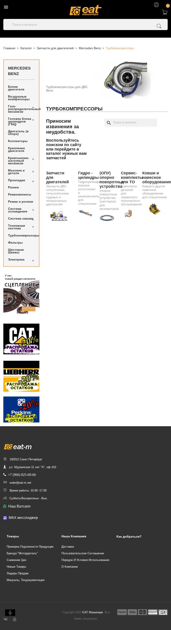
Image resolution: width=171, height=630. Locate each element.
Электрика (16, 259)
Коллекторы (18, 141)
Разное (13, 187)
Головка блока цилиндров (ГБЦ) (19, 121)
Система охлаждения (17, 210)
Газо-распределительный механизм (21, 108)
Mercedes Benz (19, 71)
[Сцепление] (21, 293)
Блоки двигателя (16, 88)
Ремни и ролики (20, 201)
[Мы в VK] (5, 618)
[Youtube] (14, 618)
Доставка (67, 546)
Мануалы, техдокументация (26, 580)
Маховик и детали (16, 172)
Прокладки (16, 180)
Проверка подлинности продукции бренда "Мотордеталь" (30, 550)
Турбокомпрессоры (21, 235)
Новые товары (16, 566)
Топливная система (16, 227)
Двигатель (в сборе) (18, 132)
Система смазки (20, 218)
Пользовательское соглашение (82, 553)
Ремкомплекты (19, 194)
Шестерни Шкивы (16, 251)
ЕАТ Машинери (92, 612)
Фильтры (15, 242)
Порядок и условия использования (85, 560)
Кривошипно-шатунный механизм (18, 160)
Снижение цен (16, 560)
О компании (69, 566)
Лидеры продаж (17, 573)
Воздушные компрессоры (19, 98)
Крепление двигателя (16, 149)
